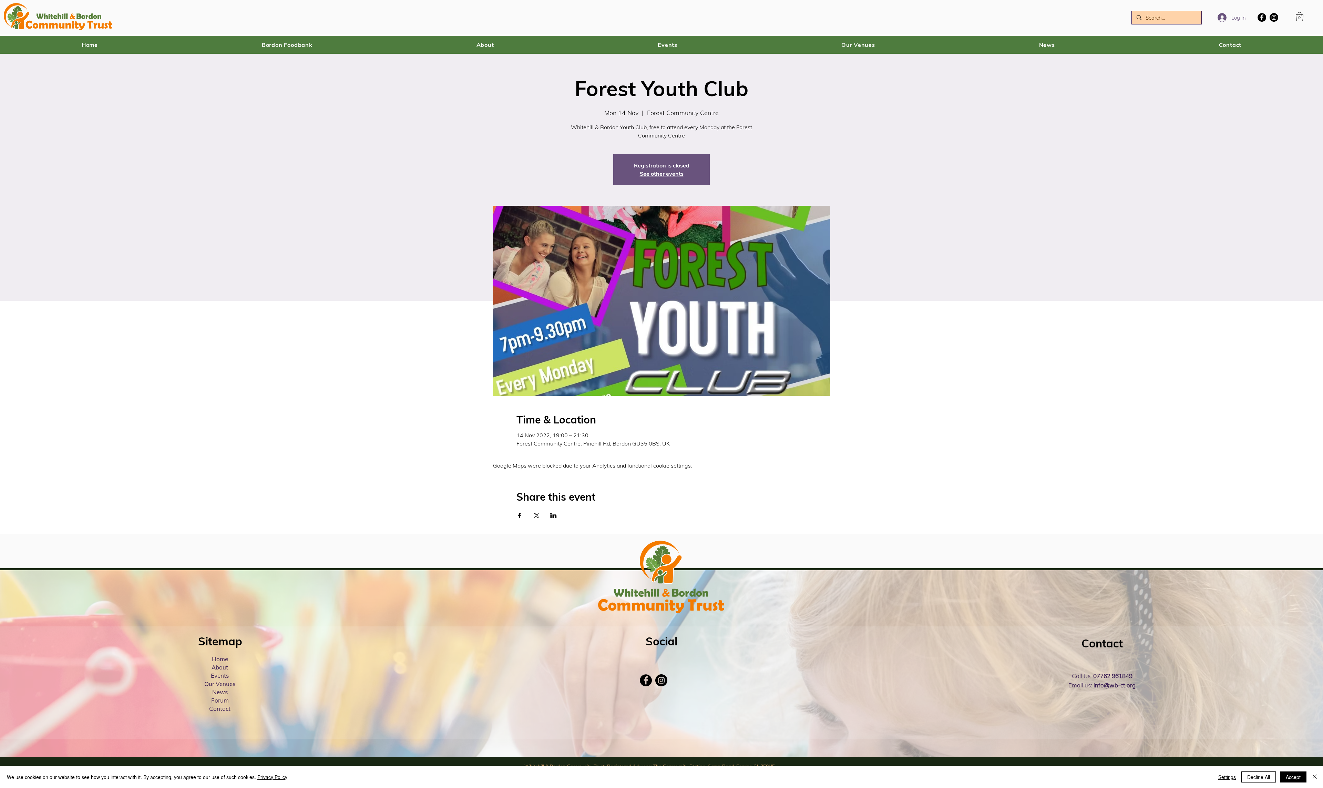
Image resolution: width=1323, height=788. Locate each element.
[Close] (1315, 776)
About (220, 667)
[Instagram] (1274, 17)
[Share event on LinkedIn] (553, 515)
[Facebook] (1262, 17)
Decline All (1258, 777)
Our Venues (219, 683)
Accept (1293, 777)
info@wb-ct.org (1115, 685)
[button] (1299, 16)
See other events (662, 173)
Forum (220, 700)
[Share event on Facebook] (519, 515)
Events (220, 675)
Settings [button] (1227, 777)
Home (220, 659)
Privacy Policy (272, 777)
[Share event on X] (536, 515)
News (220, 692)
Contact (219, 708)
